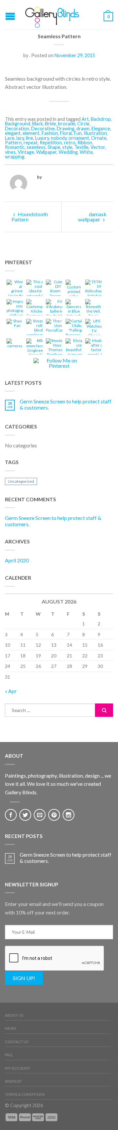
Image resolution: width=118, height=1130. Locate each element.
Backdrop (101, 119)
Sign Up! (24, 978)
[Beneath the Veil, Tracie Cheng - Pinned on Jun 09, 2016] (93, 312)
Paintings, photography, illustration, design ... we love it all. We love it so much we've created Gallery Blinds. (58, 783)
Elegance (100, 128)
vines (10, 152)
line (29, 138)
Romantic (15, 147)
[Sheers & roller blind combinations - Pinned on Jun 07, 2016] (38, 329)
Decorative (43, 128)
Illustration (95, 133)
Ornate (99, 138)
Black (37, 123)
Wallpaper (46, 152)
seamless (36, 147)
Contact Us (16, 1042)
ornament (79, 138)
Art (85, 119)
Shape (54, 147)
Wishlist (13, 1081)
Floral (66, 133)
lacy (20, 138)
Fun (78, 133)
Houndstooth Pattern (29, 216)
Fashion (50, 133)
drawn (82, 128)
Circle (83, 123)
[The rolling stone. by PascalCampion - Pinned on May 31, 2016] (59, 326)
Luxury (42, 138)
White (86, 152)
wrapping (14, 156)
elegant (13, 133)
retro (69, 142)
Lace (9, 138)
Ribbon (84, 142)
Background (17, 123)
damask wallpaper (92, 216)
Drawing (65, 128)
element (31, 133)
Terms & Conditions (25, 1094)
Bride (50, 123)
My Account (17, 1068)
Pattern (13, 142)
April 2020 (17, 560)
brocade (66, 123)
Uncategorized (21, 481)
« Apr (11, 691)
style (67, 147)
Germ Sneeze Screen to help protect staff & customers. (65, 404)
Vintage (26, 152)
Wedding (68, 152)
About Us (14, 1015)
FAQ (8, 1055)
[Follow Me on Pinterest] (59, 363)
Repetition (51, 142)
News (10, 1028)
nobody (59, 138)
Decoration (17, 128)
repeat (31, 142)
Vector (97, 147)
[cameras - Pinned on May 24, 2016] (15, 344)
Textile (81, 147)
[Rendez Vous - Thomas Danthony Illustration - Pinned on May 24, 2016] (55, 350)
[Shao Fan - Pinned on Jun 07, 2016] (15, 324)
